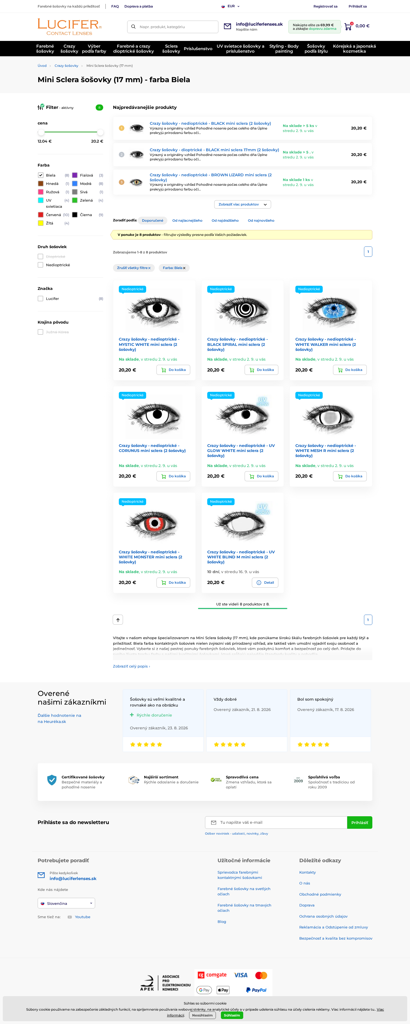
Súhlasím (232, 1015)
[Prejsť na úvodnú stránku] (70, 26)
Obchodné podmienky (320, 894)
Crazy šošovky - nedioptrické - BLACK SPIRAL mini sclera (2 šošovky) (237, 344)
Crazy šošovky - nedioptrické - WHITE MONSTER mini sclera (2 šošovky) (150, 556)
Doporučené (152, 220)
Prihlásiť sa (358, 6)
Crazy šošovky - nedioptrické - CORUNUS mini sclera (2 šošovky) (152, 448)
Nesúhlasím (202, 1015)
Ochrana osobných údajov (323, 916)
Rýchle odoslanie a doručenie (171, 782)
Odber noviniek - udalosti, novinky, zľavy (236, 833)
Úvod (42, 65)
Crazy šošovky (66, 65)
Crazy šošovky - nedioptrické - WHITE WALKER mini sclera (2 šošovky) (325, 344)
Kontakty (307, 872)
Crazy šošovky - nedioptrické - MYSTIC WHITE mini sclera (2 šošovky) (149, 344)
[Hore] (118, 619)
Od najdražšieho (225, 220)
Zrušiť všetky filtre (132, 268)
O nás (304, 883)
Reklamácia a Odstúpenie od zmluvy (333, 927)
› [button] (131, 666)
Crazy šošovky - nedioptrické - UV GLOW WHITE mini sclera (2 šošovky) (241, 450)
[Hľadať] (133, 27)
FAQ (115, 6)
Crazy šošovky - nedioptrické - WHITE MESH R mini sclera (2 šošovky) (325, 450)
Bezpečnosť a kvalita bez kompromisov (335, 938)
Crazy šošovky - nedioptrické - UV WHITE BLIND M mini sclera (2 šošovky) (241, 556)
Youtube (82, 917)
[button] (242, 204)
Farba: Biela (173, 268)
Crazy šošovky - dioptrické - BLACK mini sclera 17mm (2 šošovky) (214, 149)
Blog (222, 921)
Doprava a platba (138, 6)
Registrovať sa (325, 6)
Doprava (307, 905)
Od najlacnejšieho (187, 220)
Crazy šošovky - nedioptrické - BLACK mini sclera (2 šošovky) (210, 123)
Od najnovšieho (261, 220)
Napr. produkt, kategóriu (162, 27)
